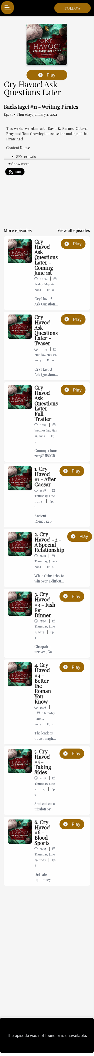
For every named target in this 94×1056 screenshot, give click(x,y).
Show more (20, 164)
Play (51, 74)
